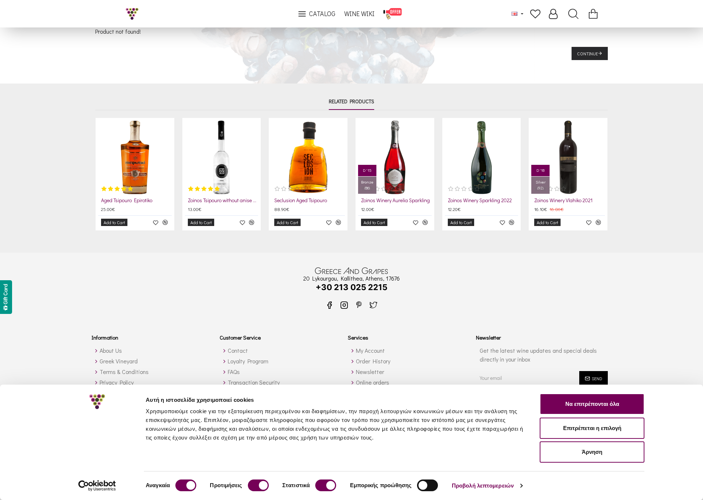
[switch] (258, 485)
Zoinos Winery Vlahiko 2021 (563, 200)
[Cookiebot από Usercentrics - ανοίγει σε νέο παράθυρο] (97, 485)
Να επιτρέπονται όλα (592, 404)
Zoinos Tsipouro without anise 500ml (223, 200)
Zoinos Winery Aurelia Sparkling (395, 200)
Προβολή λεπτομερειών (483, 485)
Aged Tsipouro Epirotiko (126, 200)
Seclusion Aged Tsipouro (300, 200)
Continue (587, 53)
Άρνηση (592, 452)
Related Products (351, 101)
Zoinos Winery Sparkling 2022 (480, 200)
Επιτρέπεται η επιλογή (592, 428)
